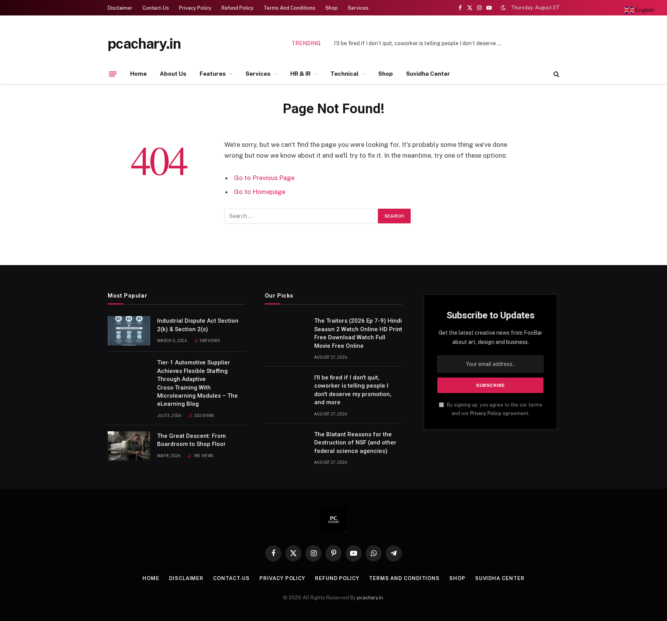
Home (138, 73)
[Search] (555, 74)
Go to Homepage (259, 192)
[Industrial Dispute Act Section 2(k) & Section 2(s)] (129, 330)
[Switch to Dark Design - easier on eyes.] (503, 7)
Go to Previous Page (264, 178)
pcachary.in (370, 598)
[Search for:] (301, 216)
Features (213, 73)
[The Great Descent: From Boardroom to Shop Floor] (129, 446)
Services (358, 8)
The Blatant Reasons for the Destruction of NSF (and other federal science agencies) (355, 442)
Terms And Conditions (289, 8)
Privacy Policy (195, 8)
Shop (331, 8)
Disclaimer (120, 8)
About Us (173, 73)
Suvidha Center (428, 73)
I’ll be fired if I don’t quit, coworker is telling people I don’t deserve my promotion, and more (421, 43)
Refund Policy (238, 8)
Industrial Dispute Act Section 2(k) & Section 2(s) (198, 324)
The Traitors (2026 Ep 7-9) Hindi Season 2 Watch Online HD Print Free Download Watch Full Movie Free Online (358, 333)
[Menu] (113, 73)
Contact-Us (155, 8)
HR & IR (300, 73)
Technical (344, 73)
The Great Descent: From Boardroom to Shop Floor (191, 439)
